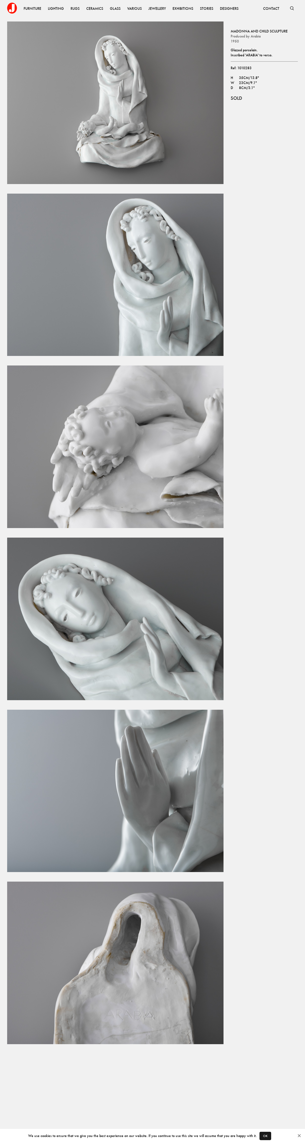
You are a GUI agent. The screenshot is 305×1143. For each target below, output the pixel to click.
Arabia (256, 36)
